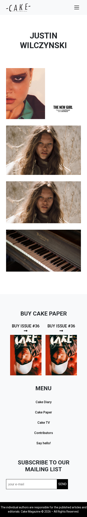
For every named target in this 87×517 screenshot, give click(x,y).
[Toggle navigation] (76, 7)
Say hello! (43, 443)
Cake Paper (43, 412)
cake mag (18, 7)
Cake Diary (44, 402)
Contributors (43, 433)
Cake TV (43, 423)
